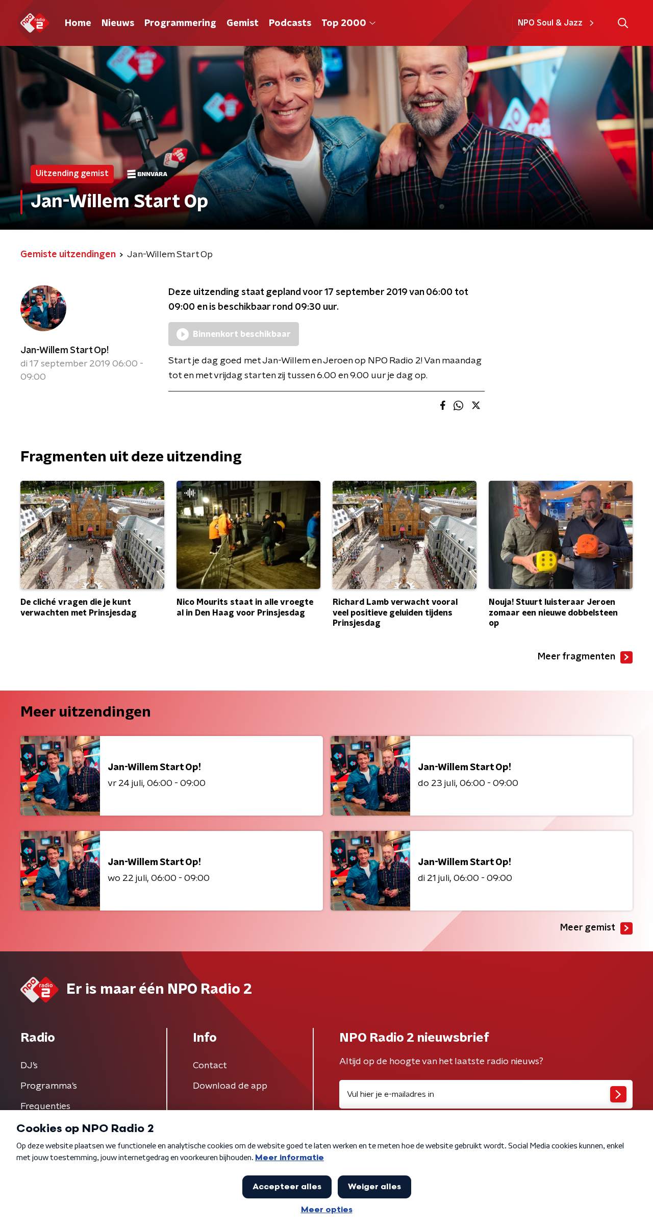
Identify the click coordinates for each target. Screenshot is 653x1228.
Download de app (230, 1086)
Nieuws (118, 23)
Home (78, 23)
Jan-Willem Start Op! (64, 350)
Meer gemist (587, 927)
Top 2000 (343, 23)
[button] (623, 23)
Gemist (243, 23)
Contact (210, 1065)
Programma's (48, 1086)
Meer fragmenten (576, 656)
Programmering (180, 23)
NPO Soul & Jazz (550, 23)
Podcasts (290, 23)
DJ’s (29, 1065)
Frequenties (45, 1106)
